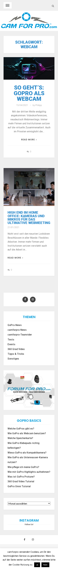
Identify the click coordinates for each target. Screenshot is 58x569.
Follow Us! (29, 524)
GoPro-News (15, 325)
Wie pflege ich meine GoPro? (23, 467)
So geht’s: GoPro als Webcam (29, 93)
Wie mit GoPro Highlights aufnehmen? (29, 472)
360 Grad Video (16, 349)
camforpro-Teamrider (20, 334)
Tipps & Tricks (16, 354)
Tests (11, 339)
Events (11, 344)
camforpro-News (17, 330)
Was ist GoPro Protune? (21, 476)
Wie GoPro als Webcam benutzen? (27, 433)
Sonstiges (13, 358)
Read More (28, 139)
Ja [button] (37, 565)
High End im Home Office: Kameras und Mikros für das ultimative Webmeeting (29, 217)
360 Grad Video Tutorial (21, 481)
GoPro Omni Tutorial (19, 486)
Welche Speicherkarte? (20, 438)
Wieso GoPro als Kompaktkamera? (27, 452)
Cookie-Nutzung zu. (23, 564)
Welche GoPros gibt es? (21, 428)
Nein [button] (45, 565)
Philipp (38, 105)
